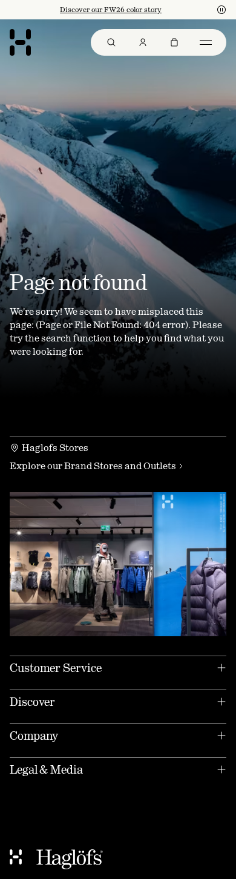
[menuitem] (111, 42)
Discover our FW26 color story (111, 9)
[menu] (158, 42)
